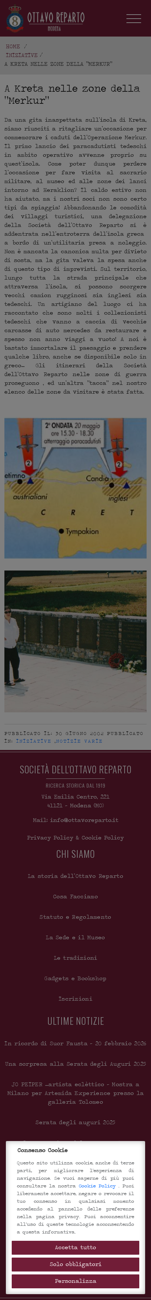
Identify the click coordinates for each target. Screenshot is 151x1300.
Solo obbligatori (76, 1264)
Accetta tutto (75, 1247)
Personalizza (75, 1281)
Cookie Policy (98, 1186)
